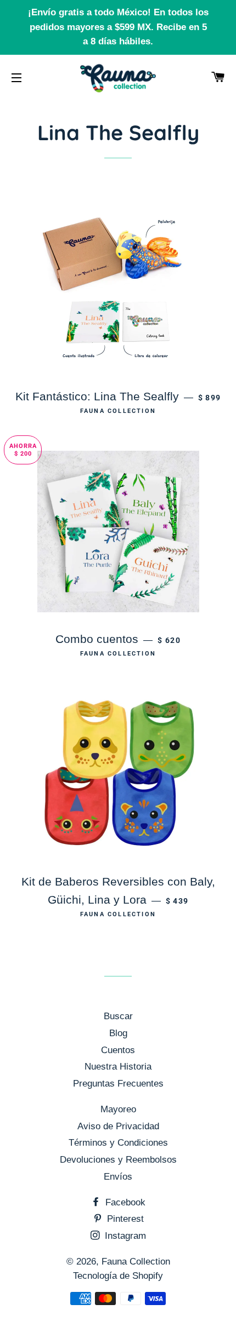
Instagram (124, 1236)
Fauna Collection (136, 1261)
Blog (118, 1033)
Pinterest (124, 1219)
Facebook (124, 1202)
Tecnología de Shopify (118, 1276)
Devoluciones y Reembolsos (118, 1159)
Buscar (118, 1016)
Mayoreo (118, 1109)
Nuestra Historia (118, 1066)
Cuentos (118, 1050)
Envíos (118, 1176)
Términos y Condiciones (118, 1142)
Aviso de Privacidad (118, 1126)
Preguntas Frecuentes (118, 1083)
